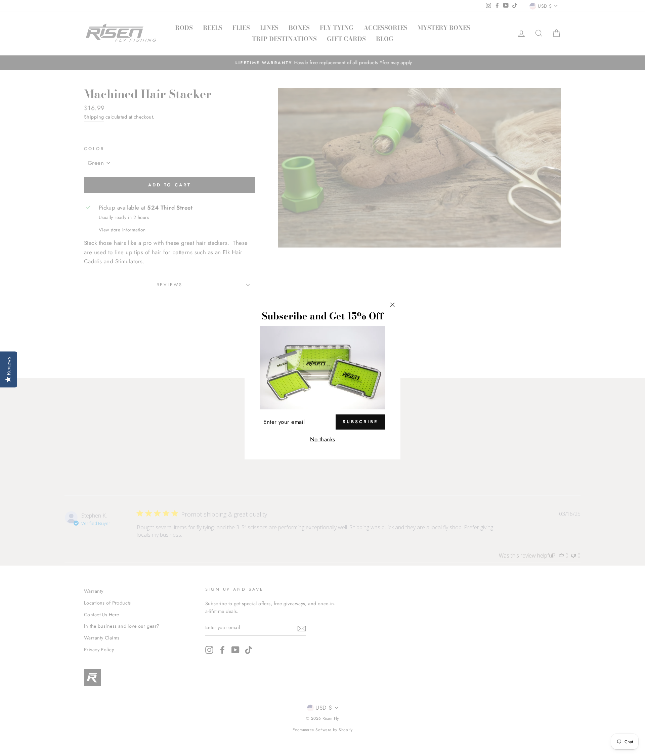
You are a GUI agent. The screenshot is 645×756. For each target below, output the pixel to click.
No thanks (322, 439)
